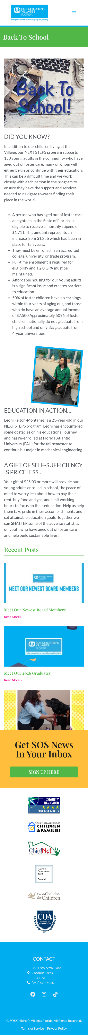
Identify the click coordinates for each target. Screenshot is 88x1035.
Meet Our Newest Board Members (35, 609)
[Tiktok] (55, 994)
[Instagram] (44, 994)
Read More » (13, 617)
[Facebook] (33, 994)
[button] (74, 12)
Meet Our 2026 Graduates (27, 673)
